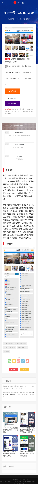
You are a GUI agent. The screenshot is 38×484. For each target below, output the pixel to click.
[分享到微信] (9, 361)
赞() (14, 369)
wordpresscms (8, 343)
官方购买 (13, 91)
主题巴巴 (6, 351)
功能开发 (13, 103)
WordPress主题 (15, 481)
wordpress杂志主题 (9, 347)
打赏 (25, 369)
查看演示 (13, 98)
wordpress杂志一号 (20, 343)
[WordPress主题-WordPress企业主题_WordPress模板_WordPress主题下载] (19, 2)
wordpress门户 (22, 347)
